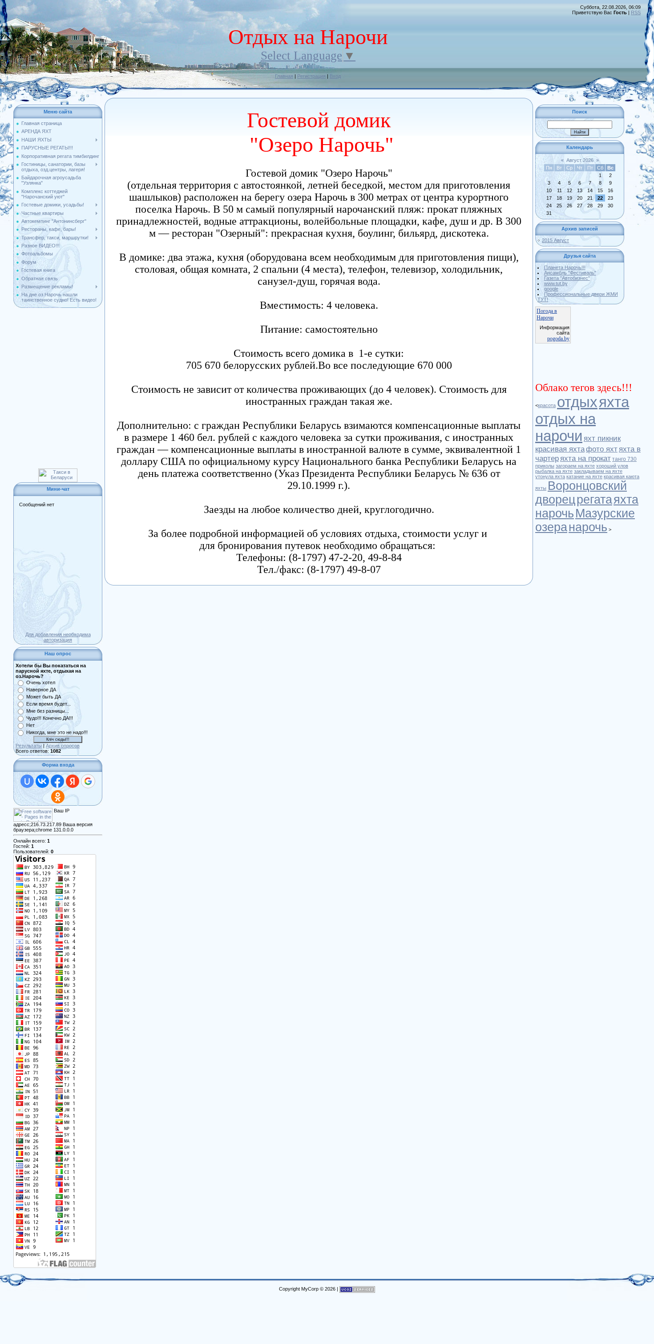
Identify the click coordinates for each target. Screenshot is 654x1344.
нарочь (588, 527)
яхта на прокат (585, 458)
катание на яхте (584, 476)
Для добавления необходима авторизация (58, 637)
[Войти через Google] (88, 781)
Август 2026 (579, 160)
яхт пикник (602, 438)
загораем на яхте (575, 465)
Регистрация (311, 76)
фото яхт (602, 448)
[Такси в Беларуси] (57, 471)
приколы (544, 465)
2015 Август (555, 240)
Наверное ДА (41, 689)
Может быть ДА (43, 696)
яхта (614, 402)
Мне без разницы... (47, 711)
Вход (335, 76)
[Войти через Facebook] (57, 781)
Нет (30, 725)
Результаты (29, 745)
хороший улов (612, 465)
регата (594, 499)
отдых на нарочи (565, 427)
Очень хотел (40, 682)
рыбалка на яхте (554, 471)
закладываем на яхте (598, 471)
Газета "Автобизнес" (567, 278)
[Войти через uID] (27, 781)
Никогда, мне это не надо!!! (57, 732)
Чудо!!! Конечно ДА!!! (49, 718)
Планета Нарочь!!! (564, 267)
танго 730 (624, 459)
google (551, 288)
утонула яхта (550, 476)
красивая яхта (560, 448)
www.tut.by (556, 283)
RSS (636, 12)
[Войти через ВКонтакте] (42, 781)
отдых (577, 402)
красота (547, 405)
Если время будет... (48, 703)
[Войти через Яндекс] (72, 781)
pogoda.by (558, 338)
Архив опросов (63, 745)
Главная (284, 76)
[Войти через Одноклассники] (58, 796)
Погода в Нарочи (547, 314)
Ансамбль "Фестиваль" (570, 272)
